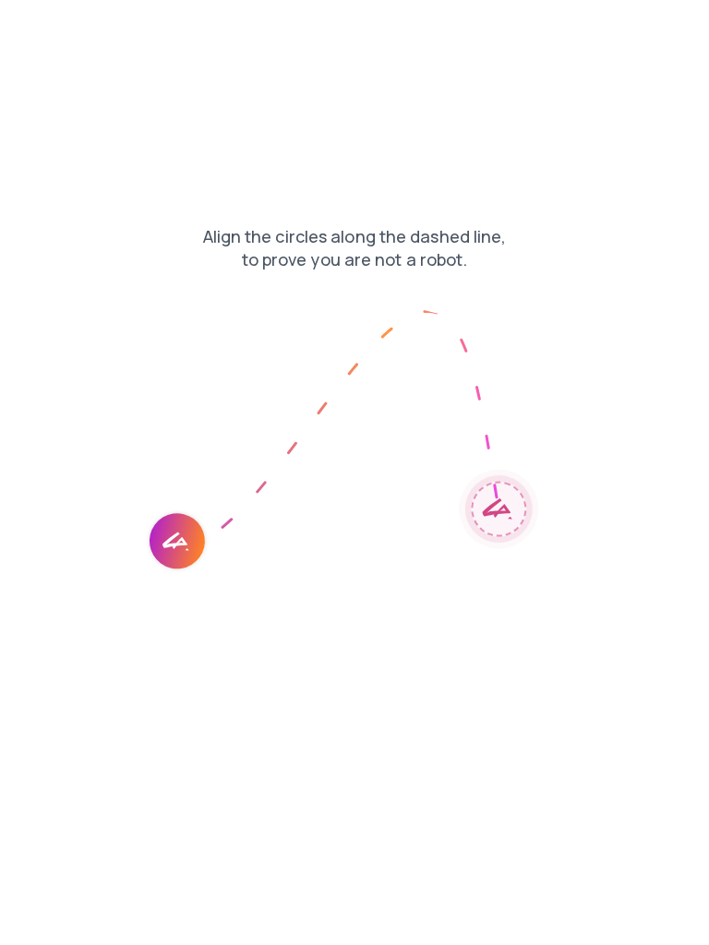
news (69, 26)
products (131, 26)
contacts (203, 26)
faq (22, 26)
